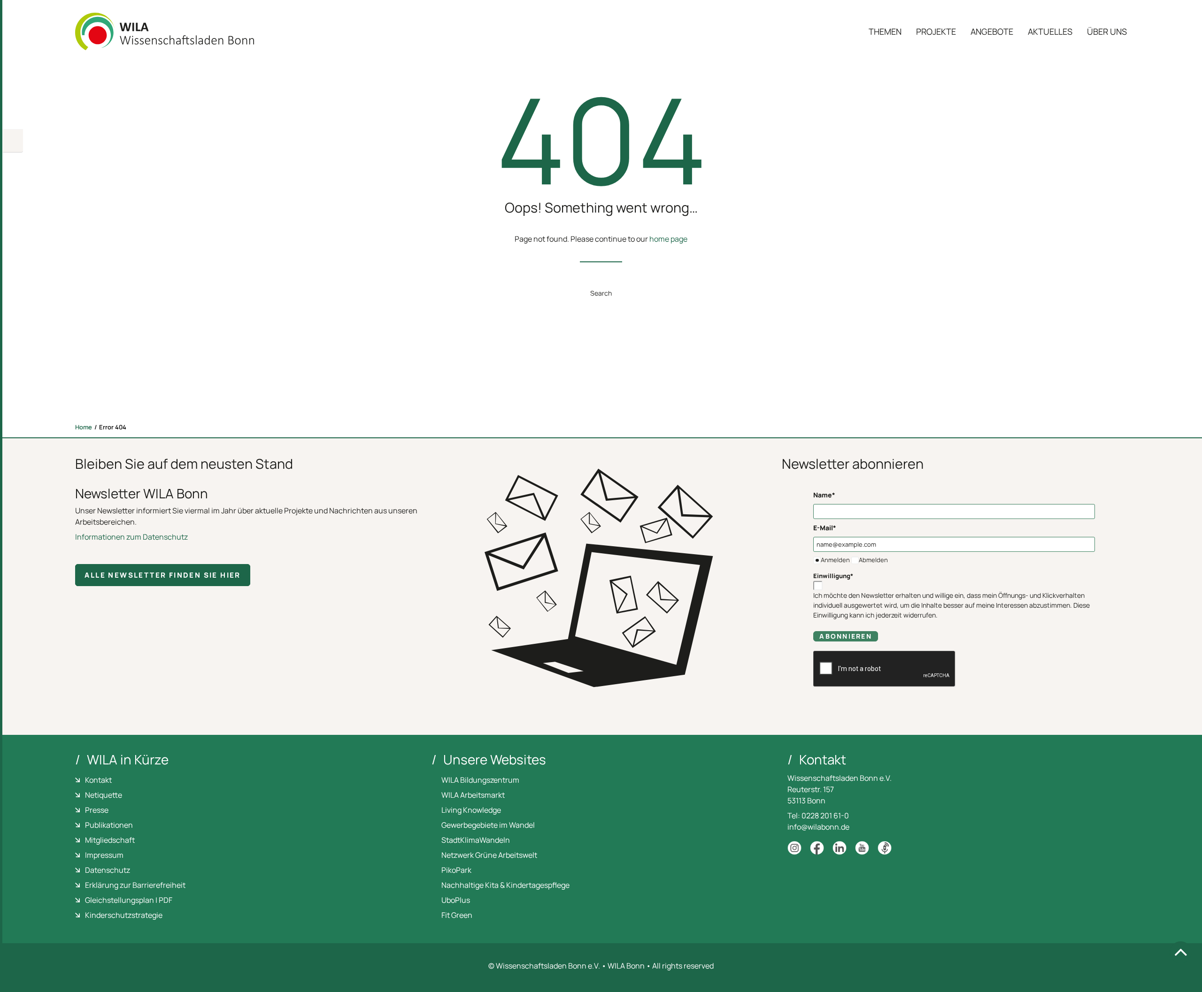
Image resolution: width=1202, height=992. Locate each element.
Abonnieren (845, 636)
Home (83, 427)
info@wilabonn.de (818, 827)
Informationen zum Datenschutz (131, 537)
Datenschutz (107, 870)
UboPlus (455, 900)
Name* (824, 494)
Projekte (936, 31)
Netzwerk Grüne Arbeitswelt (489, 855)
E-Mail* (824, 527)
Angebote (992, 31)
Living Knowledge (471, 810)
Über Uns (1107, 31)
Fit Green (456, 915)
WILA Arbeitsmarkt (473, 795)
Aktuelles (1050, 31)
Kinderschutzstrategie (123, 915)
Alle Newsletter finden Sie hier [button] (162, 575)
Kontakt (98, 780)
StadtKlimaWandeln (475, 840)
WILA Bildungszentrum (480, 780)
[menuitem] (888, 31)
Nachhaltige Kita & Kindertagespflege (505, 885)
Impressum (104, 855)
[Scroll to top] (1181, 952)
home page (668, 239)
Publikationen (109, 825)
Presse (96, 810)
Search (601, 293)
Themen (885, 31)
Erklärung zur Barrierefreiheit (135, 885)
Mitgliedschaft (110, 840)
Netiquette (103, 795)
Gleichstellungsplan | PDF (128, 900)
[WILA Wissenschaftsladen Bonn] (164, 31)
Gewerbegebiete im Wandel (488, 825)
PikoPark (456, 870)
